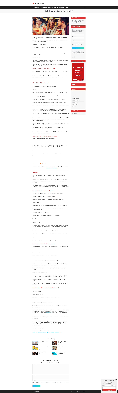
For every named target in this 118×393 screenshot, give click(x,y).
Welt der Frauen (74, 113)
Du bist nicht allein (42, 352)
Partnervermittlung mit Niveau (43, 342)
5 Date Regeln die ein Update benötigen (62, 352)
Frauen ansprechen (76, 98)
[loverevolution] (78, 72)
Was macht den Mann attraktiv (62, 342)
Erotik (74, 96)
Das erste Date (61, 346)
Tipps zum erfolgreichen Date (43, 347)
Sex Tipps (74, 106)
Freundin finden (75, 104)
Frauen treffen (75, 102)
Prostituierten (49, 312)
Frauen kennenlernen (76, 100)
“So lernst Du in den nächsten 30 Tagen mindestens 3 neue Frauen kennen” (47, 332)
